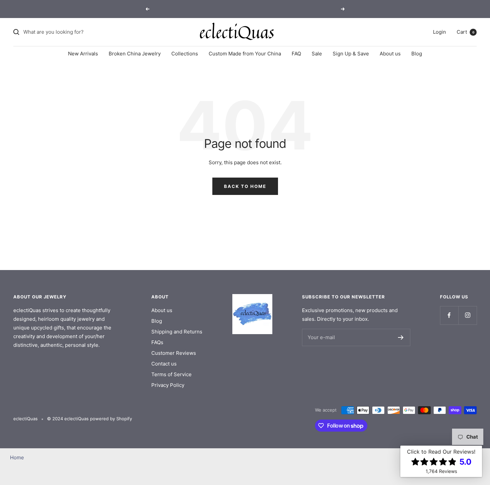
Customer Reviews (173, 353)
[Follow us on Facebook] (449, 315)
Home (17, 457)
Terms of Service (171, 374)
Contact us (164, 363)
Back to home (245, 186)
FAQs (157, 342)
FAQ (296, 53)
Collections (184, 53)
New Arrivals (83, 53)
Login (439, 32)
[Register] (401, 337)
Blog (416, 53)
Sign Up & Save (351, 53)
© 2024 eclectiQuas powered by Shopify (89, 418)
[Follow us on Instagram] (467, 315)
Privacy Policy (167, 385)
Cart (465, 32)
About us (390, 53)
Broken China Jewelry (135, 53)
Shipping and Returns (176, 331)
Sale (317, 53)
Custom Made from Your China (245, 53)
